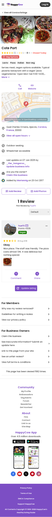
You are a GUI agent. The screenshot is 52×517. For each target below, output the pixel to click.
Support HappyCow (26, 504)
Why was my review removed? (18, 308)
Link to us (26, 423)
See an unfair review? (13, 356)
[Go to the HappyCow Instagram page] (38, 473)
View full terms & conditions (16, 362)
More (4, 77)
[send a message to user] (27, 225)
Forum (26, 401)
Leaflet (8, 119)
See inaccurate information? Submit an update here (22, 343)
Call (20, 89)
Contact (26, 420)
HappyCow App (26, 432)
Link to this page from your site (18, 350)
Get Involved (26, 407)
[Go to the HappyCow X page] (26, 473)
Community (26, 387)
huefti (33, 205)
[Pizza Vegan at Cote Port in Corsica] (43, 23)
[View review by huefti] (10, 229)
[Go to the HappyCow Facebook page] (13, 473)
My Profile (26, 391)
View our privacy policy (14, 319)
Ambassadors (26, 394)
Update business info (17, 166)
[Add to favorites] (48, 19)
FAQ (26, 417)
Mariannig (22, 180)
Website (32, 89)
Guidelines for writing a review (17, 314)
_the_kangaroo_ (16, 163)
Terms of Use (26, 493)
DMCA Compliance (26, 498)
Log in (45, 4)
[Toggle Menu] (3, 4)
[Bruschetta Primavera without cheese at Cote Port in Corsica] (17, 30)
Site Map (26, 426)
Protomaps (16, 119)
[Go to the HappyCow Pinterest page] (32, 473)
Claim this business (16, 175)
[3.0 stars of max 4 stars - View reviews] (7, 53)
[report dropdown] (46, 226)
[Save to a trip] (43, 19)
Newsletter (26, 404)
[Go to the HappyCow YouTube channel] (19, 473)
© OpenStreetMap (29, 119)
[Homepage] (14, 4)
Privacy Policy (26, 488)
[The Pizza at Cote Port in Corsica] (43, 37)
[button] (26, 104)
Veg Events (26, 397)
